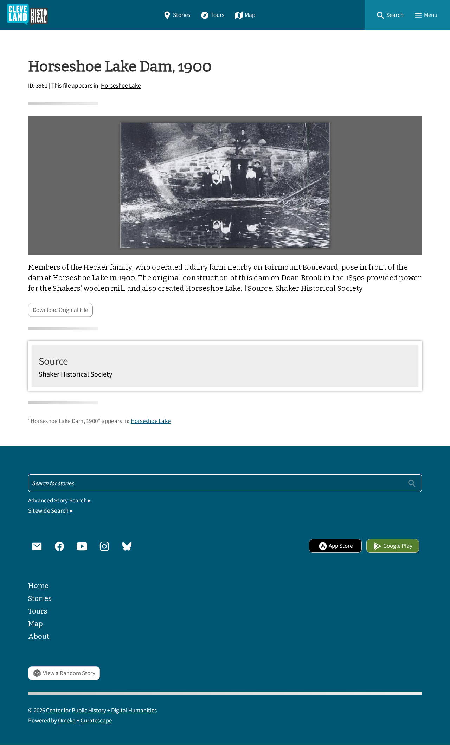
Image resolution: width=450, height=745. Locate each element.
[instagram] (104, 546)
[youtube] (82, 546)
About (38, 636)
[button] (390, 15)
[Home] (27, 15)
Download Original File (60, 310)
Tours (217, 15)
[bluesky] (127, 546)
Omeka (67, 720)
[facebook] (59, 546)
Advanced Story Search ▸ (59, 500)
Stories (181, 15)
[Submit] (412, 483)
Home (38, 586)
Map (250, 15)
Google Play (397, 546)
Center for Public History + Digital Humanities (101, 710)
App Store (341, 546)
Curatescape (96, 720)
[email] (37, 546)
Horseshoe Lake (121, 86)
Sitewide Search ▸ (50, 510)
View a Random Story (69, 673)
